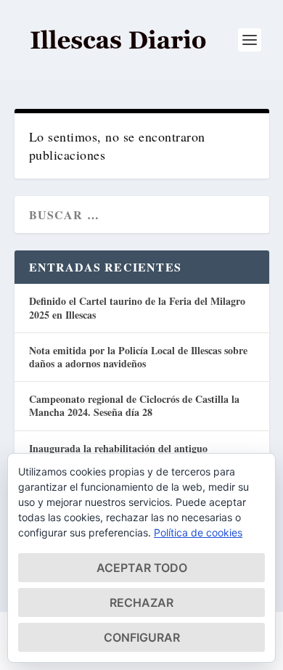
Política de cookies (198, 532)
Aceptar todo (142, 567)
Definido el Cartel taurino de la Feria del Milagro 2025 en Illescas (137, 307)
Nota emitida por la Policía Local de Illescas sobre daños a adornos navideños (138, 357)
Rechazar (141, 602)
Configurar (142, 637)
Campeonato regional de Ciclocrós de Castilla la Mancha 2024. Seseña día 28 (134, 405)
